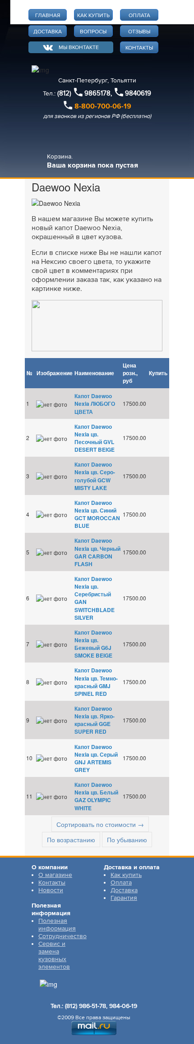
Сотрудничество (62, 936)
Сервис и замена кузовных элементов (54, 955)
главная (47, 15)
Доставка (124, 890)
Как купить (126, 875)
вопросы (93, 31)
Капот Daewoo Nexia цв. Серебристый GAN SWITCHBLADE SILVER (94, 598)
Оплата (121, 882)
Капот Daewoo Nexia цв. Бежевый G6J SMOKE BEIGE (93, 643)
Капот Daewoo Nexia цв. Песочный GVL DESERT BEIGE (94, 438)
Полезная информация (57, 924)
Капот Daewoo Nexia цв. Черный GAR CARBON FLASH (97, 551)
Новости (50, 890)
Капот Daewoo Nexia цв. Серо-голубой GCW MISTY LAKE (94, 475)
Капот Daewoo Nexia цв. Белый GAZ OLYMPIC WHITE (96, 796)
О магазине (55, 875)
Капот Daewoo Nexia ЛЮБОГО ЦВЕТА (94, 403)
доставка (47, 31)
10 (29, 758)
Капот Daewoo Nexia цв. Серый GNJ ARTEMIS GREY (96, 758)
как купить (93, 15)
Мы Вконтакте (79, 47)
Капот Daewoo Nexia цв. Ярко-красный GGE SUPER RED (94, 719)
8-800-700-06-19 (102, 106)
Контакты (51, 882)
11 (29, 796)
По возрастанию (71, 839)
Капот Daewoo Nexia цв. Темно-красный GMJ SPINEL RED (96, 681)
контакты (139, 48)
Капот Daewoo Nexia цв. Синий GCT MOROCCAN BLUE (97, 514)
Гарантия (124, 898)
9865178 (97, 93)
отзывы (139, 31)
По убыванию (127, 839)
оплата (139, 15)
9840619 (138, 93)
